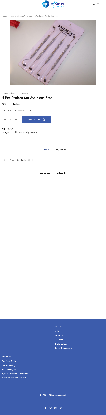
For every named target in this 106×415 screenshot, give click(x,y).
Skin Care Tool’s (9, 361)
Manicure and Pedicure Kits (14, 377)
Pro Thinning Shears (11, 369)
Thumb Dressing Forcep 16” (52, 225)
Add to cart (34, 119)
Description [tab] (45, 149)
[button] (17, 234)
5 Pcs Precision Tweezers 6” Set (86, 225)
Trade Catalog (61, 343)
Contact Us (59, 339)
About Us (59, 335)
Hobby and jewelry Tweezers (21, 16)
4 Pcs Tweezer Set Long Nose (18, 284)
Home (4, 16)
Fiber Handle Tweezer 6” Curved (85, 284)
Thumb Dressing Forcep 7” (17, 225)
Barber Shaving (8, 365)
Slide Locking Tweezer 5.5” (52, 284)
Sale (57, 331)
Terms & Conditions (63, 348)
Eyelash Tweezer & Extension (15, 373)
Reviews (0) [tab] (61, 149)
